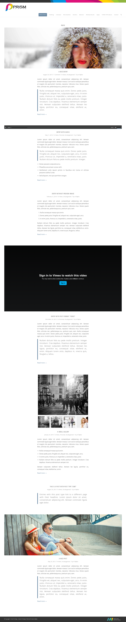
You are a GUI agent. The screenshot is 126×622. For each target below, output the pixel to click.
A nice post (63, 558)
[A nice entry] (63, 48)
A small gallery (63, 432)
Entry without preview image (63, 193)
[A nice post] (63, 534)
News (64, 74)
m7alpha (80, 74)
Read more (42, 114)
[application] (63, 127)
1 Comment (57, 74)
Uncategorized (71, 74)
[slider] (119, 127)
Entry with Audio (63, 132)
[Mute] (115, 127)
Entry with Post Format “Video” (63, 316)
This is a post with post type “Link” (63, 486)
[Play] (5, 127)
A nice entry (63, 71)
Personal (61, 135)
